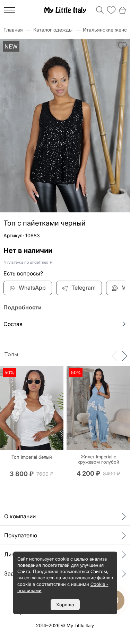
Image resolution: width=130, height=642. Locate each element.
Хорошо (65, 604)
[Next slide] (125, 355)
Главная (13, 30)
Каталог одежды (52, 30)
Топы (11, 354)
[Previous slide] (114, 355)
